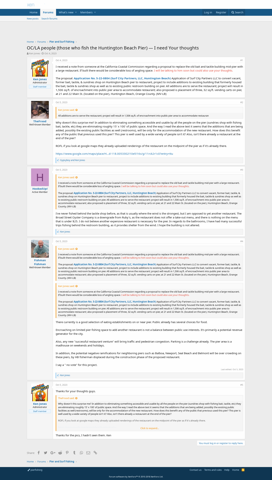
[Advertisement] (136, 31)
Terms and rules (213, 469)
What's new (66, 12)
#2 (241, 102)
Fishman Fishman (40, 262)
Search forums (49, 18)
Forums (48, 12)
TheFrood (39, 121)
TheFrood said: (66, 398)
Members (86, 12)
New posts (32, 18)
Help (226, 469)
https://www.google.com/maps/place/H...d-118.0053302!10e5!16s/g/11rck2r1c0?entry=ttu (114, 153)
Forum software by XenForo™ (136, 476)
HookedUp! (40, 188)
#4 (241, 241)
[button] (76, 12)
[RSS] (243, 470)
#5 (241, 384)
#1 (241, 60)
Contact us (196, 469)
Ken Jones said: (66, 110)
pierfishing (36, 469)
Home (33, 12)
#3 (241, 169)
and (72, 160)
